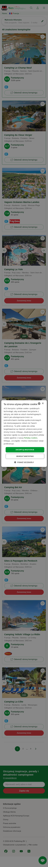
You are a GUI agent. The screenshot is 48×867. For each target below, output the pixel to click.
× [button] (43, 403)
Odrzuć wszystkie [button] (25, 456)
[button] (24, 462)
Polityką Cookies (30, 438)
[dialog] (24, 433)
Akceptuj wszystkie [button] (25, 449)
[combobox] (39, 403)
